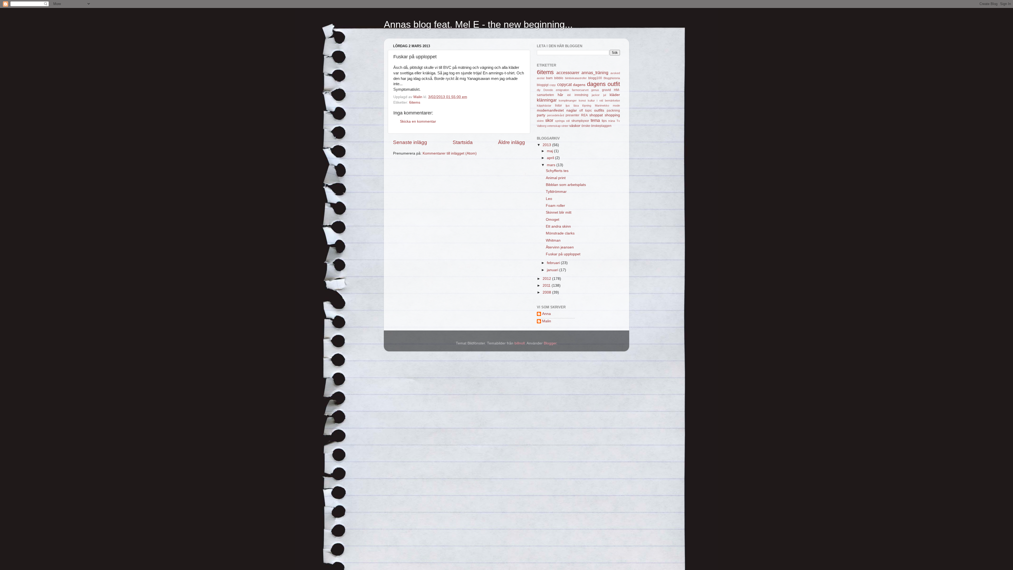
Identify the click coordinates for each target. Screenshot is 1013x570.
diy (539, 90)
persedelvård (555, 115)
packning (613, 110)
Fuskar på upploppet (563, 254)
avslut (540, 78)
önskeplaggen (601, 126)
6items (414, 102)
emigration (562, 90)
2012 (547, 279)
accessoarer (567, 72)
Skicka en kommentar (418, 121)
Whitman (553, 240)
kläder (615, 95)
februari (554, 263)
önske (585, 126)
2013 (547, 145)
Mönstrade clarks (560, 233)
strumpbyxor (580, 121)
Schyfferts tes (557, 171)
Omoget (552, 220)
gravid (606, 90)
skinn (540, 120)
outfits (599, 110)
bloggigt (542, 85)
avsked (615, 73)
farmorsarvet (580, 90)
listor (558, 105)
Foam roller (555, 206)
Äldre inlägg (511, 142)
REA (584, 115)
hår (560, 95)
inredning (581, 95)
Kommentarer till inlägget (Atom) (450, 153)
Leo (549, 199)
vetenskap (554, 125)
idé (569, 95)
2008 (547, 292)
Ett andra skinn (558, 226)
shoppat (596, 115)
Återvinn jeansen (560, 247)
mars (551, 165)
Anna (546, 314)
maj (550, 151)
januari (553, 270)
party (541, 115)
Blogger (550, 343)
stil (568, 120)
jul (604, 95)
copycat (564, 84)
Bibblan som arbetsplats (566, 185)
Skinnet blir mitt (558, 212)
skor (549, 120)
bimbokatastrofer (576, 78)
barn (549, 78)
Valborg (541, 125)
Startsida (463, 142)
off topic (585, 110)
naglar (571, 110)
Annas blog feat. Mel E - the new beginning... (478, 24)
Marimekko (602, 105)
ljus (568, 105)
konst (582, 100)
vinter (564, 125)
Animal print (556, 178)
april (551, 158)
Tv (618, 120)
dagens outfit (603, 84)
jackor (596, 95)
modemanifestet (550, 110)
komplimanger (568, 100)
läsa (576, 105)
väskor (574, 126)
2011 (547, 286)
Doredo (548, 90)
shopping (612, 115)
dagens (579, 85)
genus (595, 90)
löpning (586, 105)
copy (552, 85)
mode (616, 105)
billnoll (519, 343)
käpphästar (544, 105)
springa (560, 120)
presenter (572, 115)
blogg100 (595, 78)
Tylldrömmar (556, 192)
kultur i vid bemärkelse (604, 100)
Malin (546, 321)
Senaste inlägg (410, 142)
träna (611, 120)
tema (595, 120)
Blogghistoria (612, 78)
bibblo (558, 78)
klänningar (547, 100)
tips (604, 121)
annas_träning (594, 72)
